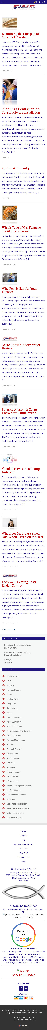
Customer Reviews (15, 818)
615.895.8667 (40, 2)
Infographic (11, 704)
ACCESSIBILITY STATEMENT (25, 1019)
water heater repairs (15, 813)
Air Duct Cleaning (14, 726)
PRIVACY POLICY (20, 1017)
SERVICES (24, 835)
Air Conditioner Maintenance (19, 731)
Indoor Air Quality (14, 722)
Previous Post (10, 629)
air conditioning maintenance (19, 786)
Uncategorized (13, 676)
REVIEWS (23, 848)
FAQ (23, 840)
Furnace (10, 685)
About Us (11, 745)
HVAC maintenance (15, 717)
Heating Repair (13, 699)
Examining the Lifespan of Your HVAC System (20, 35)
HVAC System (13, 777)
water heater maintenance (18, 808)
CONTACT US (23, 857)
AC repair (11, 799)
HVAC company (13, 772)
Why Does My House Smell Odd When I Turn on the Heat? (23, 535)
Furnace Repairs (14, 690)
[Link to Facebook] (21, 988)
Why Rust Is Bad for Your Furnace (19, 290)
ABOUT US (23, 853)
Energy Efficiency (14, 749)
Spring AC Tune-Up (16, 168)
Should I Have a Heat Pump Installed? (21, 470)
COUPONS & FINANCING (23, 844)
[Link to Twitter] (26, 988)
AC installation (13, 781)
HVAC (9, 713)
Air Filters (11, 767)
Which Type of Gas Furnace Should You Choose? (21, 229)
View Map (23, 880)
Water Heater (12, 754)
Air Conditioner (13, 758)
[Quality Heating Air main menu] (2, 2)
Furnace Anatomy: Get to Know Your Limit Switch (19, 411)
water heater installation (17, 804)
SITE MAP (32, 1017)
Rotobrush (11, 763)
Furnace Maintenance (16, 740)
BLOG (23, 862)
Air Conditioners (13, 790)
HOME (23, 831)
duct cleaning (12, 708)
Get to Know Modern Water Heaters (21, 346)
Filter (9, 681)
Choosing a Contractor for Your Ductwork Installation (21, 110)
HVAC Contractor (14, 735)
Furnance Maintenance (16, 795)
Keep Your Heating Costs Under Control (19, 583)
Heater (9, 695)
